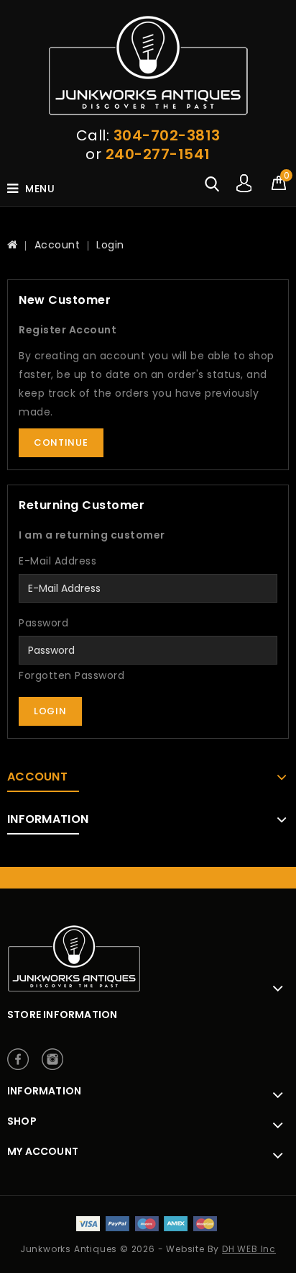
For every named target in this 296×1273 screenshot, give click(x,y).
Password (43, 623)
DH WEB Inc (249, 1249)
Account (57, 245)
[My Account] (244, 184)
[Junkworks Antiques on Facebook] (18, 1059)
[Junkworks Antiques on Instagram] (52, 1059)
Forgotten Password (71, 675)
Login (110, 245)
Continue (61, 442)
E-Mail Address (57, 561)
